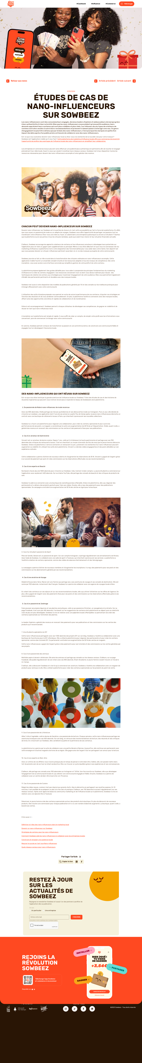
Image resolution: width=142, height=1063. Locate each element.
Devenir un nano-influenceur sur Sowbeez (37, 828)
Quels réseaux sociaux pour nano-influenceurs (38, 847)
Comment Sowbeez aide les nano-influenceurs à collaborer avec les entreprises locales (53, 836)
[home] (11, 4)
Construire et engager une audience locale (37, 840)
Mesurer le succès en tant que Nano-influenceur (39, 843)
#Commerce (111, 4)
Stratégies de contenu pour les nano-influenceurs (40, 832)
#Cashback (81, 4)
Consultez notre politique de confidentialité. (43, 920)
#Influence (95, 4)
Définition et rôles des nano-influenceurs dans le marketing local (45, 825)
